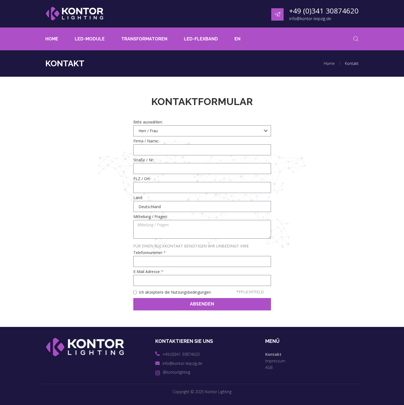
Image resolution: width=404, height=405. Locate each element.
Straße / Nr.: (144, 160)
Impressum (275, 360)
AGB (269, 367)
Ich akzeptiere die (175, 292)
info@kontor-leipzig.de (310, 18)
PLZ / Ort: (142, 179)
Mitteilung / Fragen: (150, 217)
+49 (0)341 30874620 (324, 11)
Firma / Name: (146, 141)
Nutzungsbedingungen (191, 292)
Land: (138, 198)
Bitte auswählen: (148, 122)
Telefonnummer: (148, 253)
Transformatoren (144, 39)
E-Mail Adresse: (147, 272)
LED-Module (90, 39)
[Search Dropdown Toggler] (356, 39)
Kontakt (273, 354)
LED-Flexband (201, 39)
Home (51, 39)
